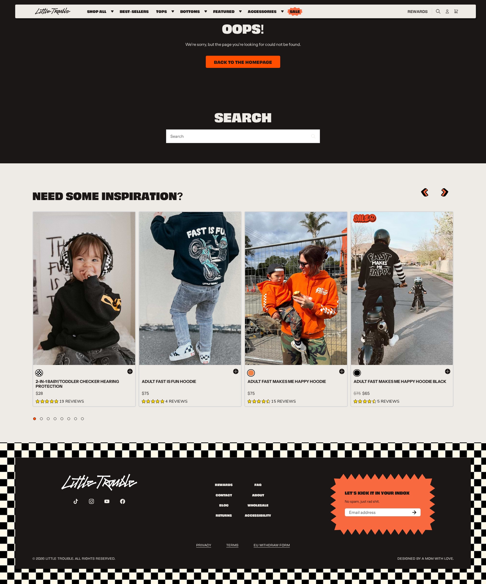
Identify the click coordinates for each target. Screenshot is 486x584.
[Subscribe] (414, 512)
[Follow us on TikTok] (76, 501)
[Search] (436, 11)
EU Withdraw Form (272, 544)
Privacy (203, 544)
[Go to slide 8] (82, 418)
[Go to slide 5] (61, 418)
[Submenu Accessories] (283, 11)
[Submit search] (313, 136)
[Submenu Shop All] (113, 11)
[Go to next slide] (445, 192)
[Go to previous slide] (424, 192)
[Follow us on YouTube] (107, 501)
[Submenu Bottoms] (206, 11)
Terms (232, 544)
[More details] (130, 371)
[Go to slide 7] (75, 418)
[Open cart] (456, 11)
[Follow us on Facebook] (122, 501)
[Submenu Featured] (241, 11)
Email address (362, 512)
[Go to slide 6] (68, 418)
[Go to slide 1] (34, 418)
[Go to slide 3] (48, 418)
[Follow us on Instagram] (91, 501)
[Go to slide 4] (55, 418)
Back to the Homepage (243, 62)
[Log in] (447, 11)
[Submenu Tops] (173, 11)
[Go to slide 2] (41, 418)
